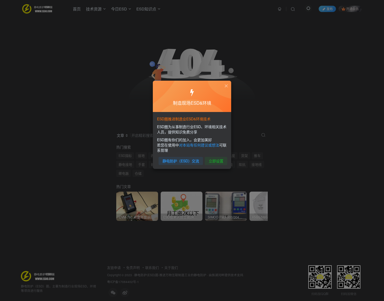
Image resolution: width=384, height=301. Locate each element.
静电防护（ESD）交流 (180, 160)
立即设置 (216, 160)
